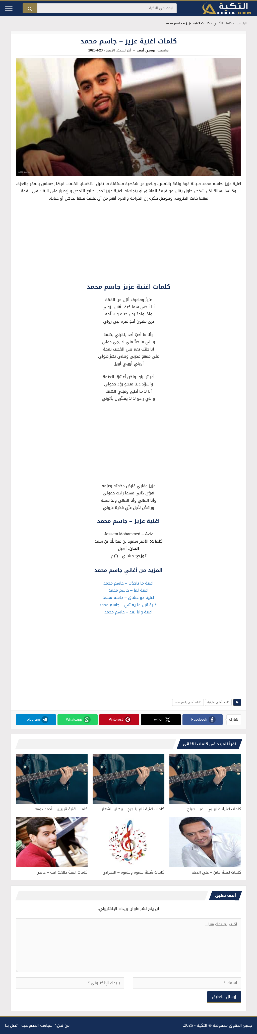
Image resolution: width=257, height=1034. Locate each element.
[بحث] (30, 8)
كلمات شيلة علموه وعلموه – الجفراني (133, 872)
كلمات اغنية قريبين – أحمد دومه (61, 809)
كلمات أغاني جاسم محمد (188, 702)
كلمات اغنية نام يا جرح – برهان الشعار (133, 809)
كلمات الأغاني (223, 23)
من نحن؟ (62, 1025)
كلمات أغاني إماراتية (218, 702)
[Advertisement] (128, 243)
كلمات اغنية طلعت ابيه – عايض (62, 872)
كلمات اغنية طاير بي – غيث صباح (214, 809)
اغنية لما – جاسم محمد (129, 590)
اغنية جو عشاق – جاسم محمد (128, 597)
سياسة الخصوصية (36, 1025)
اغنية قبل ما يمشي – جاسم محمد (128, 605)
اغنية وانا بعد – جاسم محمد (128, 612)
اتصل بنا (12, 1025)
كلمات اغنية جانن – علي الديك (216, 872)
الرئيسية (241, 23)
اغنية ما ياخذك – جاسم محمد (128, 583)
